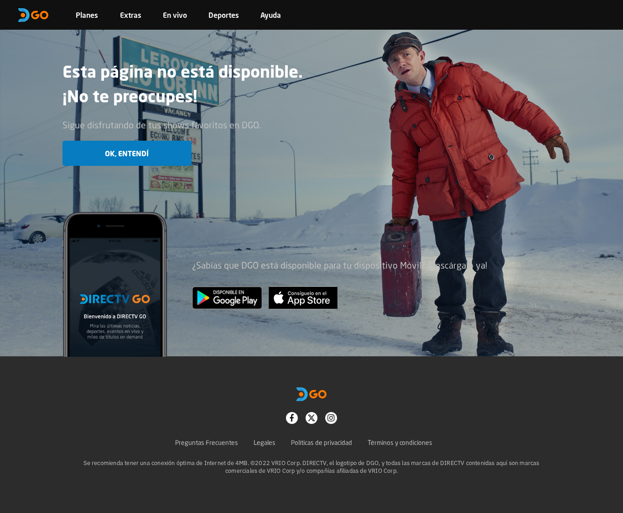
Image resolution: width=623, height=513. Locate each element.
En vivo (175, 15)
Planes (87, 15)
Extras (130, 15)
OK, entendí (127, 153)
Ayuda (270, 15)
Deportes (223, 15)
